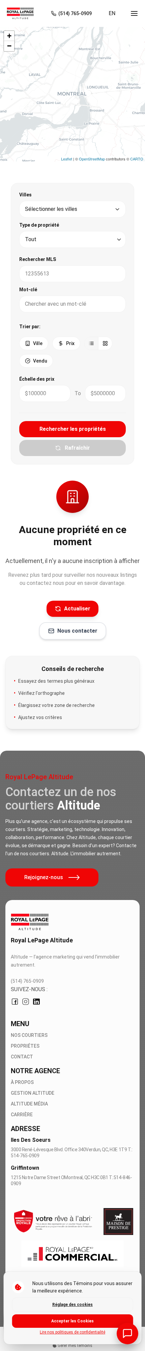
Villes (25, 194)
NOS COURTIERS (29, 1035)
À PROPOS (22, 1082)
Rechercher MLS (37, 259)
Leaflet (66, 158)
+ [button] (9, 36)
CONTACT (22, 1056)
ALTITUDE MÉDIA (29, 1103)
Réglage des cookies (72, 1304)
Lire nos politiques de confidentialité (72, 1332)
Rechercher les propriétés (72, 429)
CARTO (136, 158)
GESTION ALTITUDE (32, 1093)
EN (112, 13)
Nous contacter (77, 631)
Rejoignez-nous (43, 877)
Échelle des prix (36, 379)
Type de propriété (39, 225)
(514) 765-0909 (27, 981)
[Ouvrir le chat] (127, 1333)
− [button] (9, 46)
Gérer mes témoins (74, 1345)
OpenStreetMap (92, 158)
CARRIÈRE (22, 1114)
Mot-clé (28, 289)
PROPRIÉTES (25, 1046)
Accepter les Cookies (72, 1321)
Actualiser (77, 608)
